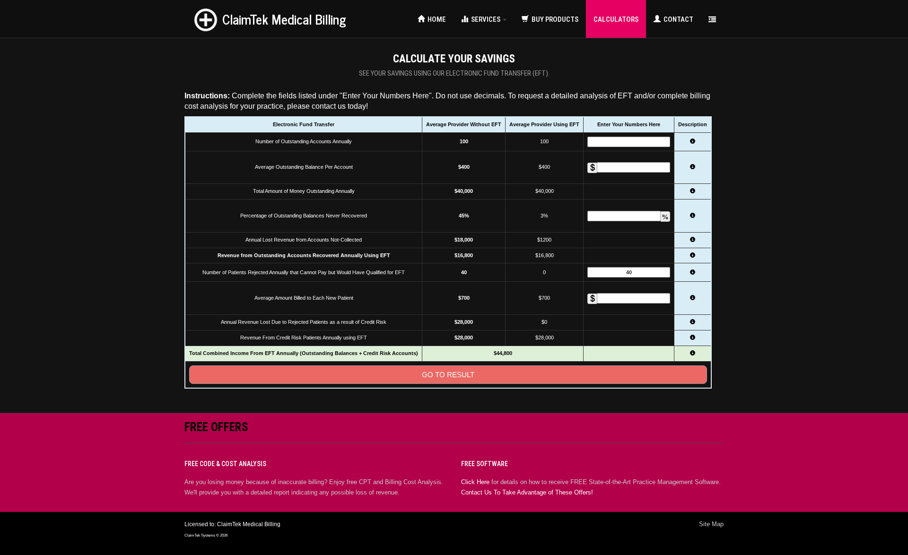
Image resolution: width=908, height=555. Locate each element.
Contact (677, 19)
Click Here (475, 482)
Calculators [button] (616, 19)
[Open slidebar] (712, 19)
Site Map (711, 524)
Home (435, 19)
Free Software (484, 464)
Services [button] (485, 19)
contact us (329, 106)
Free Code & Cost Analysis (225, 464)
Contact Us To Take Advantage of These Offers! (527, 492)
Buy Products (553, 19)
